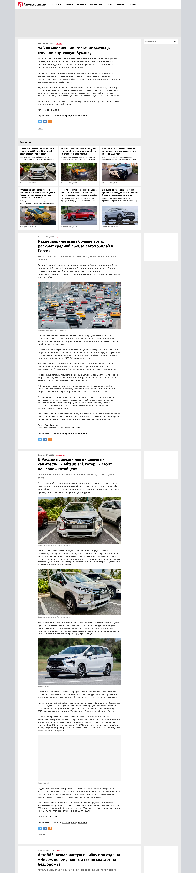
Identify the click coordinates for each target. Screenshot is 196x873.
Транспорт (120, 4)
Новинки (69, 4)
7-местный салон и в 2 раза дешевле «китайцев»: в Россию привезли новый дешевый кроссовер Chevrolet (79, 192)
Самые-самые (96, 4)
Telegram (66, 115)
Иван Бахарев (51, 425)
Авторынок (56, 4)
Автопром (81, 4)
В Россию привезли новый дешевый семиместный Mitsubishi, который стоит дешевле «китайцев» (37, 151)
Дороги (133, 4)
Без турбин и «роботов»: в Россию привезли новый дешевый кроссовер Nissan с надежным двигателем (120, 192)
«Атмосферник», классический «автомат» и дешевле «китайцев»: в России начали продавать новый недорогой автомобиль (37, 194)
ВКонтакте (82, 115)
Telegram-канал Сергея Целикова (64, 428)
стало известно (51, 414)
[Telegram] (40, 121)
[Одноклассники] (50, 121)
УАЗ (40, 128)
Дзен (73, 115)
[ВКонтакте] (45, 121)
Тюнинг (59, 43)
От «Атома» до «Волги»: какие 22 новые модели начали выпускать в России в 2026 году (119, 151)
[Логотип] (32, 4)
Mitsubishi (42, 835)
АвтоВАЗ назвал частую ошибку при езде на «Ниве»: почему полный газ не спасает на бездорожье (78, 151)
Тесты (109, 4)
